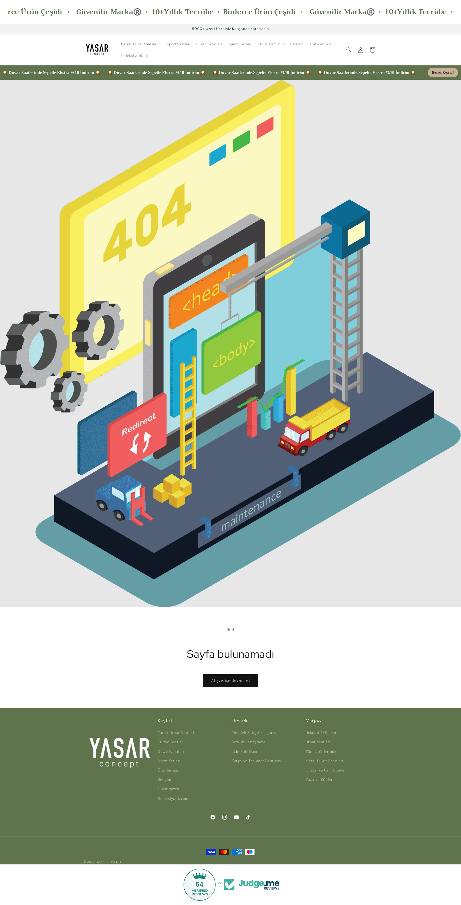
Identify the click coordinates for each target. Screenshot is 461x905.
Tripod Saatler (170, 742)
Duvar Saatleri (317, 742)
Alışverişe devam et (230, 680)
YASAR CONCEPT (109, 861)
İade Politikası (244, 751)
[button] (271, 44)
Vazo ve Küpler (318, 779)
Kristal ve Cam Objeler (325, 770)
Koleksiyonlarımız (174, 798)
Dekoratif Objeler (320, 732)
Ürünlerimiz (168, 770)
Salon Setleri (169, 761)
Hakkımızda (168, 789)
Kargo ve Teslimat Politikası (257, 761)
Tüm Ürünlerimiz (320, 751)
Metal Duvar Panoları (324, 761)
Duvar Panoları (171, 751)
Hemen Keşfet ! (443, 72)
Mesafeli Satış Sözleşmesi (254, 732)
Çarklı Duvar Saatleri (176, 732)
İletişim (164, 779)
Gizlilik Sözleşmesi (248, 742)
